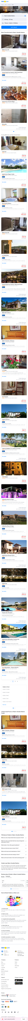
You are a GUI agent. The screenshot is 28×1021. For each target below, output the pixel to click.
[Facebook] (2, 1012)
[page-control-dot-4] (14, 831)
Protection (3, 972)
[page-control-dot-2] (14, 131)
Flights (16, 962)
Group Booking (4, 981)
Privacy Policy (3, 983)
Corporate (3, 967)
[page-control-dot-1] (13, 131)
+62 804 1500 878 (20, 953)
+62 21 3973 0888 (20, 955)
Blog (2, 962)
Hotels (16, 963)
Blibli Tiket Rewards (4, 971)
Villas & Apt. (17, 965)
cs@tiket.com (6, 954)
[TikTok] (18, 1012)
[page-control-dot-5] (15, 831)
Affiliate (2, 969)
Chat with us (6, 951)
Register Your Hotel (4, 986)
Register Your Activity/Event (6, 988)
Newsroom (3, 963)
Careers (2, 965)
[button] (14, 838)
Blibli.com (3, 974)
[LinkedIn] (9, 1012)
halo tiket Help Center (5, 979)
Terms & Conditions (4, 985)
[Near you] (25, 15)
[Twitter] (5, 1012)
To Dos (16, 967)
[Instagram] (15, 1012)
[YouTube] (12, 1012)
